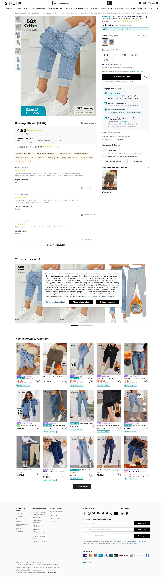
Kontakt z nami (54, 515)
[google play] (126, 514)
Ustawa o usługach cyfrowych (22, 524)
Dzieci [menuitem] (140, 8)
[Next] (146, 293)
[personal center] (140, 3)
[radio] (105, 42)
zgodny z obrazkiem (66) (69, 158)
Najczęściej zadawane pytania (56, 512)
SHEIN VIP (36, 529)
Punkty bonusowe (55, 521)
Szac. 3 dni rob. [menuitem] (29, 8)
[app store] (122, 514)
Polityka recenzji (21, 134)
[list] (101, 513)
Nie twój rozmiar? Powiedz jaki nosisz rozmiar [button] (116, 67)
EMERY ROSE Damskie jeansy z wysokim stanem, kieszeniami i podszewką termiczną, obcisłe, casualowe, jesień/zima (82, 470)
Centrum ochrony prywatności (25, 564)
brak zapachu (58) (22, 158)
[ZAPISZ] (146, 77)
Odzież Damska (35, 13)
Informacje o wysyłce (39, 512)
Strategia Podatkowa (39, 536)
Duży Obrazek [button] (143, 36)
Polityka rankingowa (39, 539)
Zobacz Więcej (82, 486)
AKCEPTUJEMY (88, 551)
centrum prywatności (130, 543)
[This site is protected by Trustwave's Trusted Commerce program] (84, 562)
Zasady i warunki (21, 519)
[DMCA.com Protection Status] (90, 562)
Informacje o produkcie (40, 541)
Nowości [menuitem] (19, 8)
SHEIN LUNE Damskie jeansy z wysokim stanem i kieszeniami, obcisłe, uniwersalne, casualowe (109, 470)
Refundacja (36, 517)
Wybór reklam (37, 570)
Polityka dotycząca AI (52, 567)
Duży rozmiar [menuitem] (119, 8)
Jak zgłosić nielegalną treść (39, 532)
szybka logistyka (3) (38, 158)
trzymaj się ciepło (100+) (24, 153)
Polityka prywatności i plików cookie (127, 542)
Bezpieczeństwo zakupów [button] (116, 109)
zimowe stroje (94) (64, 153)
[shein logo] (13, 3)
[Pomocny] (82, 188)
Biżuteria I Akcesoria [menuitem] (81, 8)
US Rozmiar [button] (114, 50)
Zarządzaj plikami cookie (23, 567)
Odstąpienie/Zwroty (39, 515)
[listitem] (109, 180)
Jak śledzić (36, 523)
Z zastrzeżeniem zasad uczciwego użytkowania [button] (123, 105)
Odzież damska (24, 13)
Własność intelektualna (23, 570)
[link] (144, 3)
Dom (16, 13)
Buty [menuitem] (145, 8)
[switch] (57, 147)
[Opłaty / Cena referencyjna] (115, 25)
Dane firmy (19, 513)
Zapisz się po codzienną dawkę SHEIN (97, 519)
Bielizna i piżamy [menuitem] (106, 8)
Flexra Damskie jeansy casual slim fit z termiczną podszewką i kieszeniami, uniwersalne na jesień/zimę (55, 425)
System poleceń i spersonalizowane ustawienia (30, 573)
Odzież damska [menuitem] (41, 8)
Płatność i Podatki (55, 518)
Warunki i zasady (39, 567)
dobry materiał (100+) (81, 153)
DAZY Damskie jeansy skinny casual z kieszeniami (135, 378)
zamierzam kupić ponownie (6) (45, 153)
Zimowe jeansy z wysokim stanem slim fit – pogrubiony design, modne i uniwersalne (55, 376)
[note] (23, 385)
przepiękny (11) (53, 158)
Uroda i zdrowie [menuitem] (130, 8)
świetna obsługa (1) (87, 158)
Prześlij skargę (20, 531)
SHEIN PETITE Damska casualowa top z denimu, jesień (28, 425)
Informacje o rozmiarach (36, 526)
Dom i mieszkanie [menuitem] (66, 8)
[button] (153, 3)
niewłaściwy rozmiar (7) (23, 162)
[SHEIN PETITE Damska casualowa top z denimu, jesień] (28, 406)
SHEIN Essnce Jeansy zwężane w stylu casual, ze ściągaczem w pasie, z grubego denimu (82, 423)
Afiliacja (18, 528)
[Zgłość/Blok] (95, 188)
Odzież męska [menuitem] (94, 8)
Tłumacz (18, 182)
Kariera (18, 521)
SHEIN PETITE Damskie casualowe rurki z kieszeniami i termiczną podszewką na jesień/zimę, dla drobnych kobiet (28, 378)
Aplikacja (125, 509)
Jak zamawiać (37, 520)
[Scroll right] (157, 8)
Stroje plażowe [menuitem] (53, 8)
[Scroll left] (155, 8)
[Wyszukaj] (109, 3)
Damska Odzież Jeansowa (50, 13)
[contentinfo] (116, 556)
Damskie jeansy (65, 13)
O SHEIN (19, 516)
